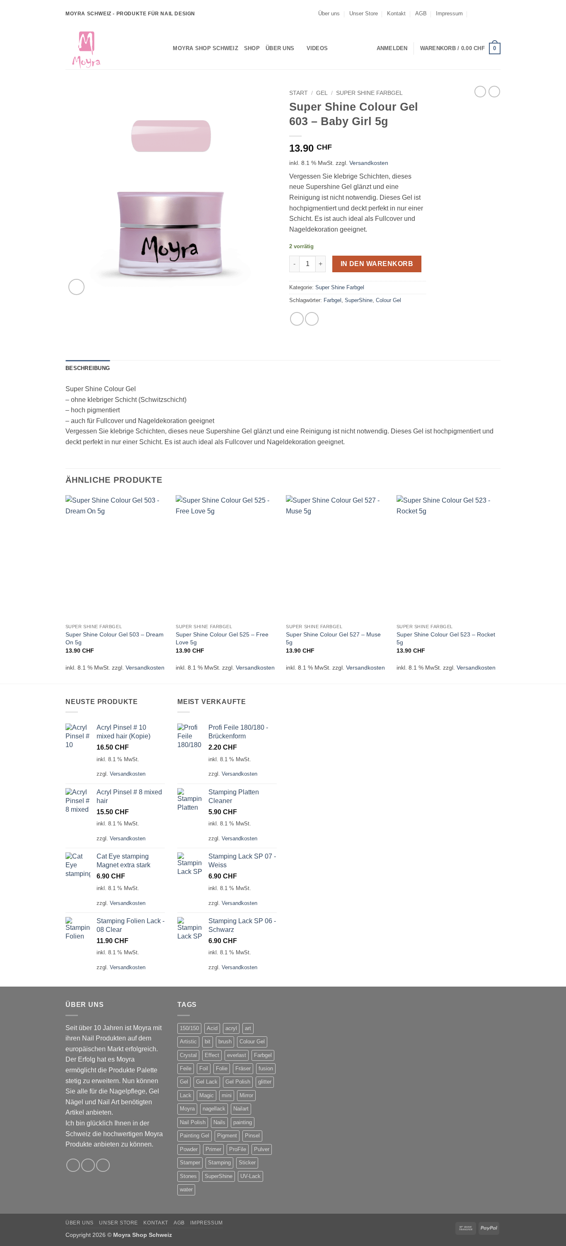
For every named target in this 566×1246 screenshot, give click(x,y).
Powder (189, 1149)
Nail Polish (193, 1122)
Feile (185, 1068)
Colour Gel (388, 300)
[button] (392, 48)
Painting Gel (194, 1135)
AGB (421, 13)
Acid (212, 1028)
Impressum (449, 13)
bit (207, 1041)
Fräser (243, 1068)
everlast (236, 1055)
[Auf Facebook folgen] (480, 14)
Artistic (188, 1041)
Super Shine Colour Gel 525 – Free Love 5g (222, 638)
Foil (203, 1068)
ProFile (237, 1149)
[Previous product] (494, 91)
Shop (252, 48)
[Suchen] (164, 48)
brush (225, 1041)
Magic (206, 1095)
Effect (212, 1055)
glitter (264, 1082)
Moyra (187, 1109)
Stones (188, 1176)
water (186, 1189)
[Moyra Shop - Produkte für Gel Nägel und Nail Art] (106, 48)
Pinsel (252, 1135)
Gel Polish (237, 1082)
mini (227, 1095)
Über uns (329, 13)
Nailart (241, 1109)
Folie (221, 1068)
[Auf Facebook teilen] (297, 319)
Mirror (246, 1095)
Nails (219, 1122)
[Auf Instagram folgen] (488, 14)
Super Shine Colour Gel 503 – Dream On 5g (114, 638)
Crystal (188, 1055)
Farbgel (332, 300)
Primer (213, 1149)
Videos (317, 48)
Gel (322, 93)
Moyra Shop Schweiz (205, 48)
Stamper (190, 1162)
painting (242, 1122)
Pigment (227, 1135)
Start (298, 93)
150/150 (189, 1028)
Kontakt (396, 13)
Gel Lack (207, 1082)
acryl (231, 1028)
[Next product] (480, 91)
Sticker (247, 1162)
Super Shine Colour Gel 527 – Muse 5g (333, 638)
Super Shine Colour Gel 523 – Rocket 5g (446, 638)
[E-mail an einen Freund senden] (312, 319)
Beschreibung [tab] (87, 368)
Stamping (219, 1162)
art (248, 1028)
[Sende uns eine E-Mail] (496, 14)
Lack (185, 1095)
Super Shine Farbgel (369, 93)
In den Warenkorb (377, 263)
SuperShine (358, 300)
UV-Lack (250, 1176)
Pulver (261, 1149)
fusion (266, 1068)
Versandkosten (368, 163)
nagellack (214, 1109)
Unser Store (363, 13)
